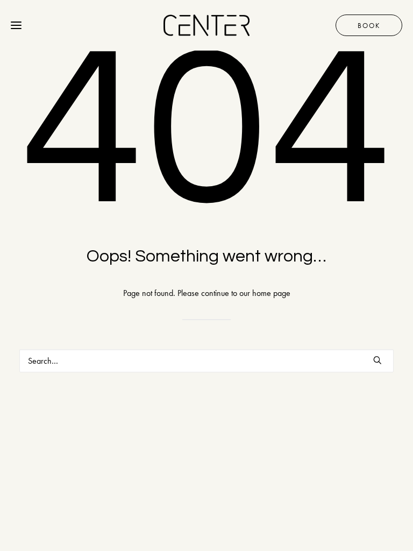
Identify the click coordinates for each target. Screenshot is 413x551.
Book (369, 25)
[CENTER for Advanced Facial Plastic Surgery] (206, 25)
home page (271, 293)
